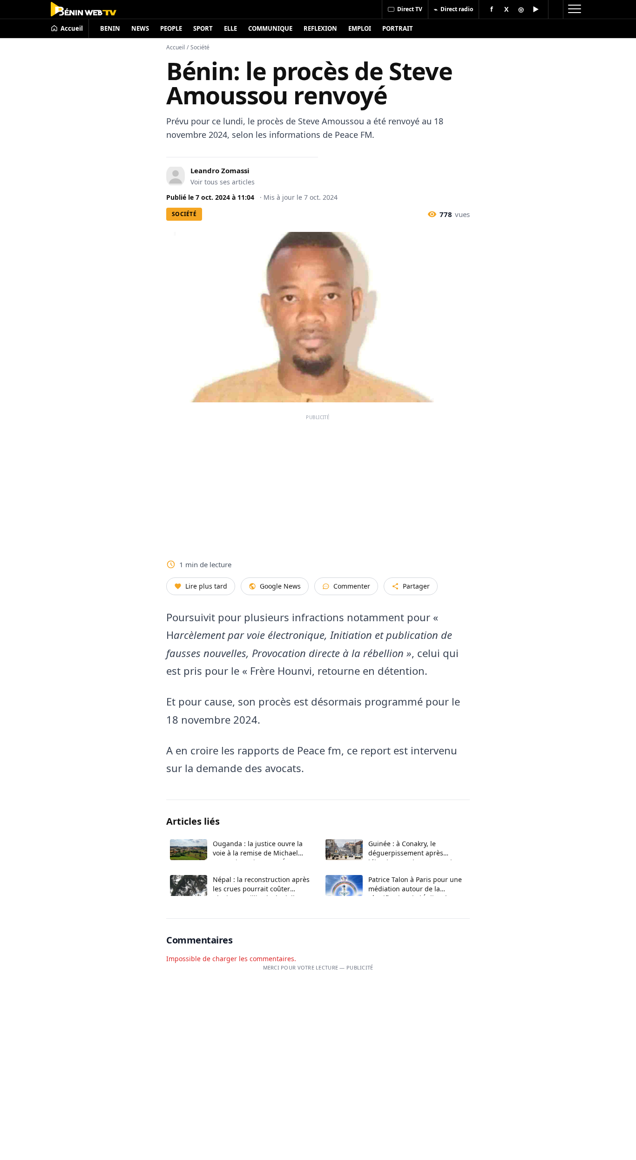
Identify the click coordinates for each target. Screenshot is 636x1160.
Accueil (175, 47)
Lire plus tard (206, 586)
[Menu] (574, 9)
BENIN (110, 28)
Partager (416, 586)
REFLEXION (320, 28)
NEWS (140, 28)
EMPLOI (359, 28)
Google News (280, 586)
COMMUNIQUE (270, 28)
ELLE (230, 28)
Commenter (351, 586)
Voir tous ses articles (222, 181)
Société (200, 47)
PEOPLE (171, 28)
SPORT (203, 28)
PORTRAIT (397, 28)
